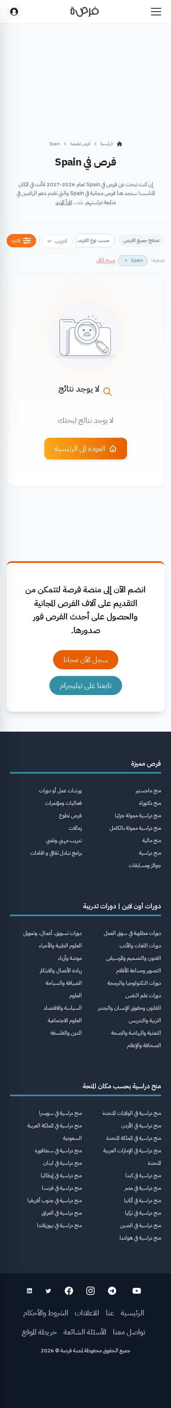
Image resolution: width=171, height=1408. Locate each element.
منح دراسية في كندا (143, 1175)
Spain (54, 144)
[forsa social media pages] (136, 1290)
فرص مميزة (146, 764)
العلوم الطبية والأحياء (60, 945)
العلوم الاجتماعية (65, 1020)
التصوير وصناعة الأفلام (138, 970)
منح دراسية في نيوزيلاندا (59, 1225)
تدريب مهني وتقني (64, 840)
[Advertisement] (85, 1384)
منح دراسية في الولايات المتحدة (132, 1113)
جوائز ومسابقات (145, 865)
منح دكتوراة (150, 803)
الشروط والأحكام (45, 1312)
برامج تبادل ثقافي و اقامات (56, 853)
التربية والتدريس (145, 1020)
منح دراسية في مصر (143, 1188)
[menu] (156, 12)
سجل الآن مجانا (86, 659)
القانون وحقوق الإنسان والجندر (129, 1008)
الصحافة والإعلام (144, 1045)
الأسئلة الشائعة (85, 1331)
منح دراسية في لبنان (62, 1163)
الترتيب (60, 241)
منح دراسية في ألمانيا (142, 1200)
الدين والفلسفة (66, 1033)
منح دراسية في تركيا (143, 1213)
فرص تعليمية (80, 144)
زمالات (75, 828)
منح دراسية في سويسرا (60, 1113)
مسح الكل (105, 260)
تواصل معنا (129, 1331)
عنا (110, 1312)
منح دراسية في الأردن (141, 1125)
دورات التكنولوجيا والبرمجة (134, 983)
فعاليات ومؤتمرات (63, 803)
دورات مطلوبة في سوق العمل (132, 933)
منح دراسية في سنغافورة (58, 1150)
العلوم (75, 995)
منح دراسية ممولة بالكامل (135, 828)
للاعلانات (87, 1312)
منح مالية (151, 840)
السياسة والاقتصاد (63, 1008)
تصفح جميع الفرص (141, 240)
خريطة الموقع (39, 1331)
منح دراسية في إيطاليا (61, 1175)
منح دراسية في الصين (140, 1225)
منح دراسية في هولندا (140, 1238)
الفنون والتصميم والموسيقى (133, 958)
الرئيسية (132, 1312)
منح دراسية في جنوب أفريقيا (54, 1200)
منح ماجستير (148, 790)
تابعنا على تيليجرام (86, 685)
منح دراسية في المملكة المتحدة (133, 1138)
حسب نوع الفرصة (93, 240)
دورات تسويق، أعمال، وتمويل (52, 933)
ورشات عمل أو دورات (60, 790)
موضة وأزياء (70, 958)
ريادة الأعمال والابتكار (61, 970)
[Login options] (14, 11)
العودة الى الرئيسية (79, 448)
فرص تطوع (70, 815)
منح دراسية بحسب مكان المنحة (122, 1086)
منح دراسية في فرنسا (62, 1188)
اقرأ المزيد (64, 202)
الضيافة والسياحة (64, 983)
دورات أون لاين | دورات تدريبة (122, 906)
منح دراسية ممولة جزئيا (138, 815)
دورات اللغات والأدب (140, 945)
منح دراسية (150, 853)
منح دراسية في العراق (62, 1213)
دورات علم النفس (143, 995)
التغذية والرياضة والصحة (136, 1033)
